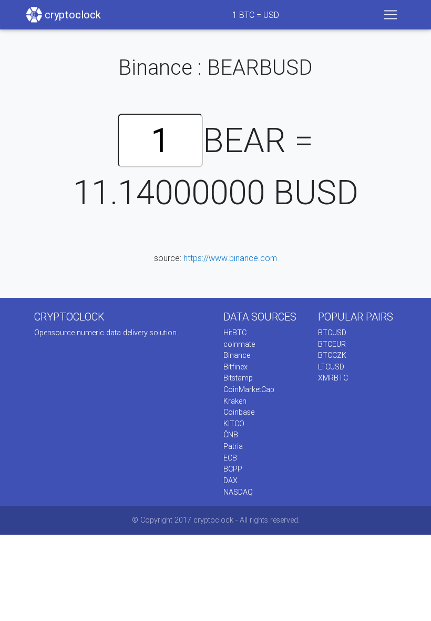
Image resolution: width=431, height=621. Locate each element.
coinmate (239, 344)
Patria (233, 446)
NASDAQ (238, 492)
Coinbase (238, 412)
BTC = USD (255, 14)
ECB (230, 458)
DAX (230, 480)
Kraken (235, 401)
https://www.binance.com (230, 258)
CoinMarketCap (248, 389)
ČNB (230, 434)
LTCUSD (331, 367)
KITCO (233, 423)
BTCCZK (332, 355)
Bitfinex (235, 367)
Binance (236, 355)
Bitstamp (238, 378)
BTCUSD (332, 332)
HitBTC (235, 332)
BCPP (232, 469)
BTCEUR (332, 344)
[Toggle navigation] (390, 15)
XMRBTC (333, 378)
